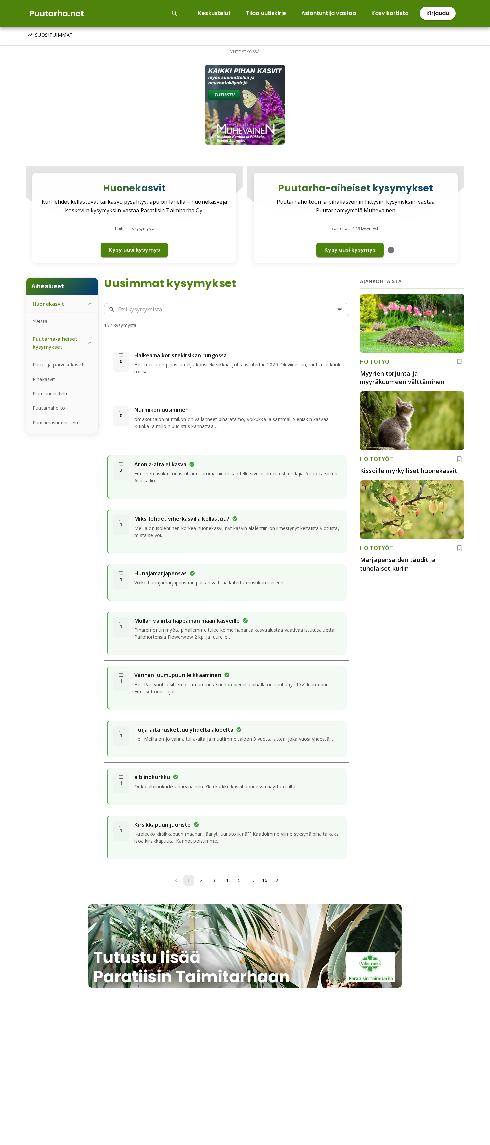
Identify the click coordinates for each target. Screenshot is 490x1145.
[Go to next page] (277, 880)
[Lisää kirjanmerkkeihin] (459, 362)
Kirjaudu (437, 13)
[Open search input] (175, 13)
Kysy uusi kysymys (134, 250)
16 (264, 880)
